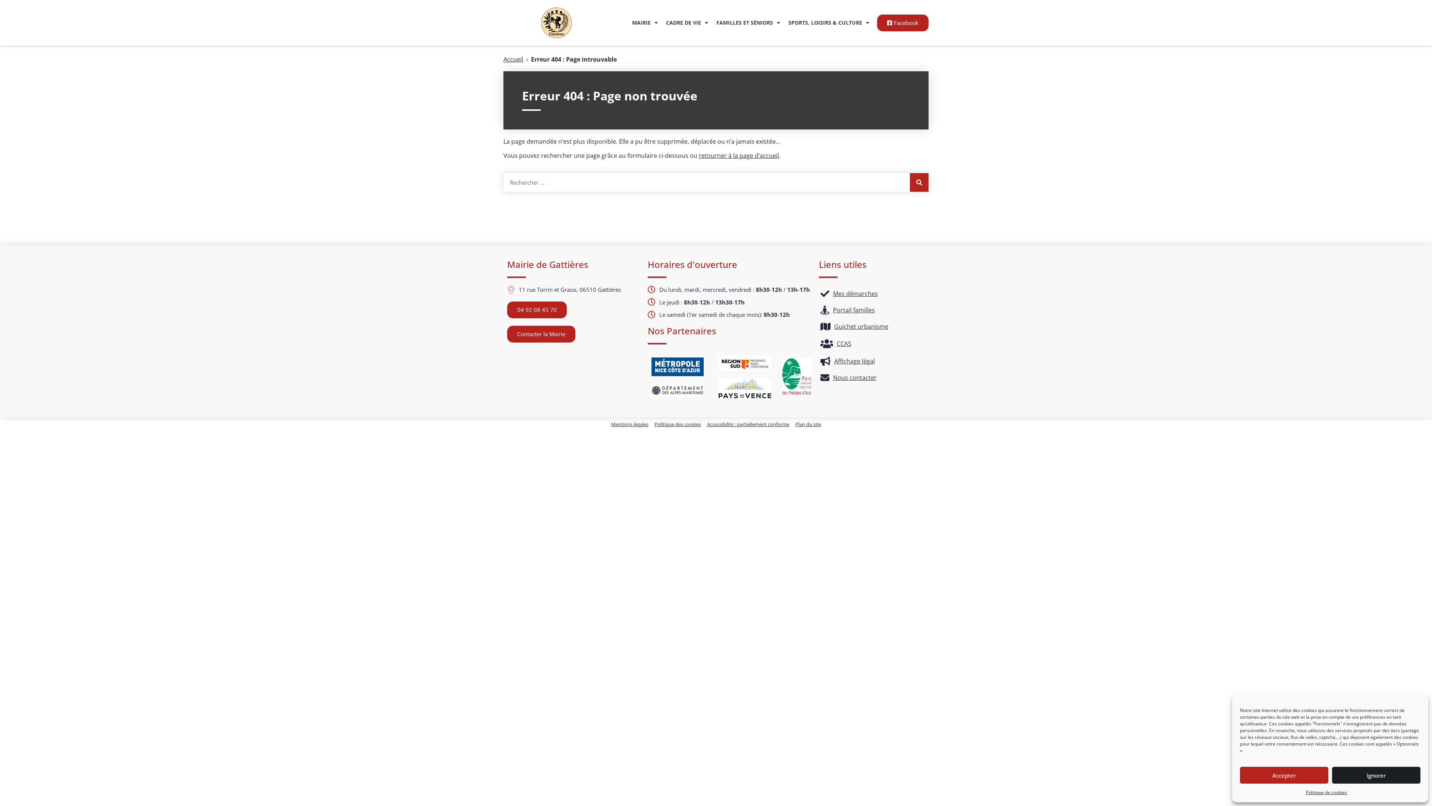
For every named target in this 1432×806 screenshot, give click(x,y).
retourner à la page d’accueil (739, 155)
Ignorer (1376, 775)
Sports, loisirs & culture (825, 22)
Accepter (1284, 775)
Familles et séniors (744, 22)
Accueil (513, 59)
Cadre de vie (683, 22)
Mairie (641, 22)
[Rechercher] (919, 182)
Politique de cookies (1326, 792)
